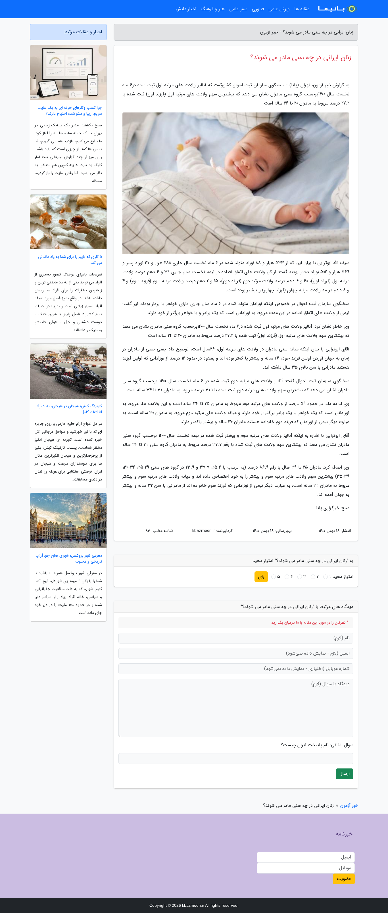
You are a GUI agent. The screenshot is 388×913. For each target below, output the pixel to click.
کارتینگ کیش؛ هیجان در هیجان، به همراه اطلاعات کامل (69, 409)
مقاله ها (301, 8)
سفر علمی (238, 8)
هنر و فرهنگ (213, 8)
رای (261, 576)
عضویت (344, 878)
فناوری (258, 8)
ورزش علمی (279, 8)
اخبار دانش (186, 8)
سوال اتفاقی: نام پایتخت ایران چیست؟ (317, 745)
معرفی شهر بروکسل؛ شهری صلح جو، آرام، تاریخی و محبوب (69, 559)
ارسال (344, 773)
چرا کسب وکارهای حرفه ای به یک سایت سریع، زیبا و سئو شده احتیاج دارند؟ (69, 111)
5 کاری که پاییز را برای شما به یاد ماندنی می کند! (70, 260)
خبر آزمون (349, 805)
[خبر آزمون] (337, 9)
